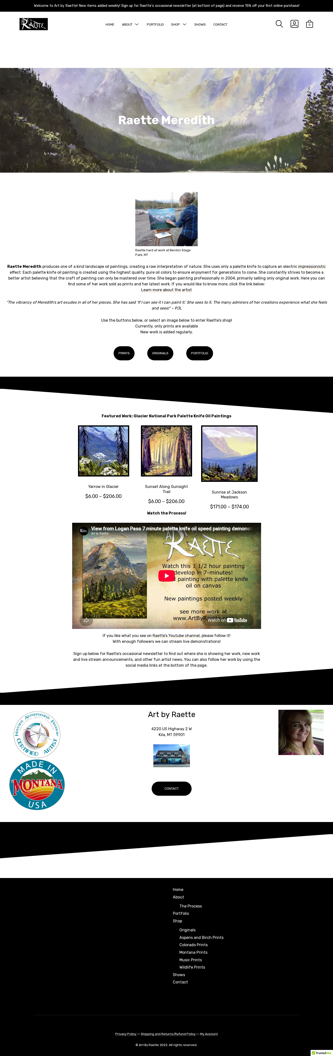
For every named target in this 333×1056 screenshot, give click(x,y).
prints (124, 353)
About (127, 24)
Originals (187, 930)
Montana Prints (193, 952)
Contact (220, 24)
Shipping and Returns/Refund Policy (168, 1034)
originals (160, 353)
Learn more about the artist (166, 290)
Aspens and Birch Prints (201, 937)
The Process (190, 906)
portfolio (199, 353)
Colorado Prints (193, 945)
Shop (175, 24)
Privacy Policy (126, 1034)
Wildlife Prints (192, 967)
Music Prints (190, 960)
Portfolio (155, 24)
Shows (200, 24)
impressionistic (312, 266)
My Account (209, 1034)
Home (110, 24)
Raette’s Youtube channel (176, 635)
